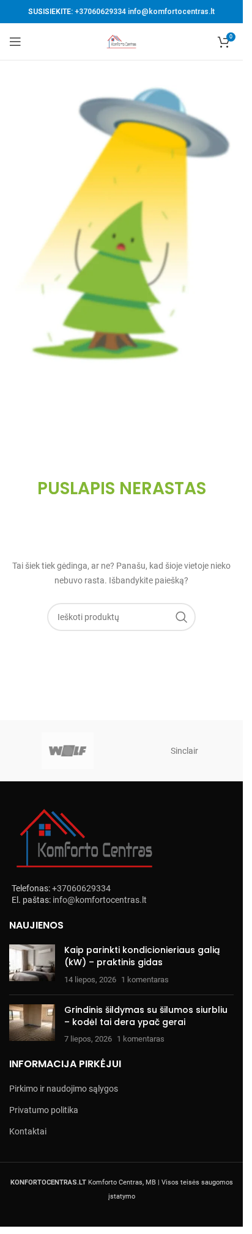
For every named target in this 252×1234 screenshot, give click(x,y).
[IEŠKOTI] (182, 617)
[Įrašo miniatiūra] (32, 964)
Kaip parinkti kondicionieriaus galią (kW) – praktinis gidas (142, 956)
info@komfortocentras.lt (171, 11)
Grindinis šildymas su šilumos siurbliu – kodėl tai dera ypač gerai (146, 1016)
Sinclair (184, 751)
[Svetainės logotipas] (121, 41)
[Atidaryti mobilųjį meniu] (15, 41)
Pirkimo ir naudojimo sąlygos (63, 1088)
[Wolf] (67, 750)
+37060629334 (100, 11)
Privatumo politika (43, 1110)
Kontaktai (27, 1131)
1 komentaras (145, 979)
